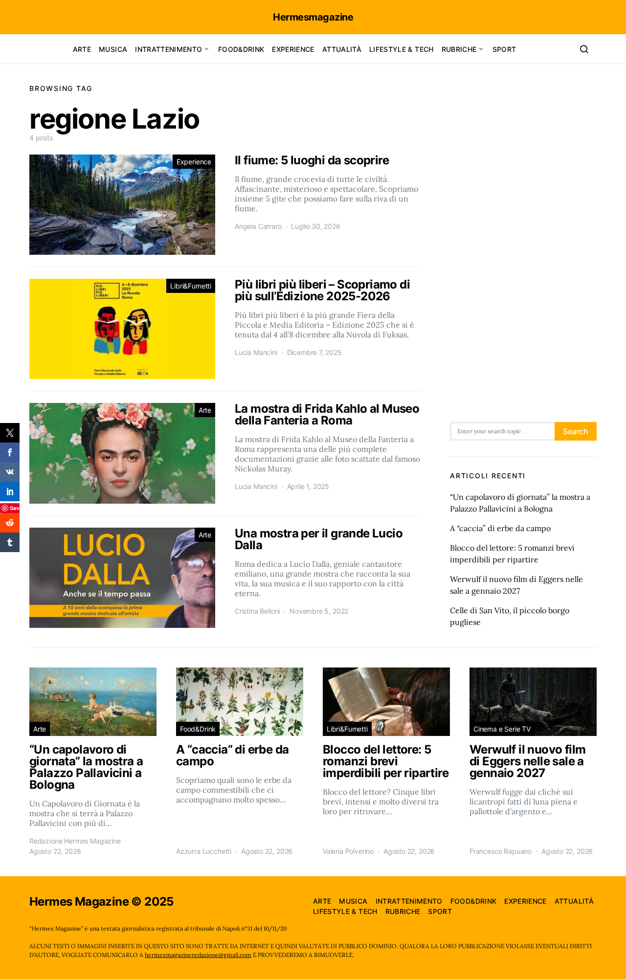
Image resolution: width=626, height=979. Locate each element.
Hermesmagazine (313, 17)
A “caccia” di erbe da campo (500, 528)
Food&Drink (241, 49)
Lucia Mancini (256, 352)
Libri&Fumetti (190, 286)
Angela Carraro (258, 226)
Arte (82, 49)
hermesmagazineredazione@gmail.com (198, 954)
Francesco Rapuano (501, 851)
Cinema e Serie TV (502, 729)
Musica (113, 49)
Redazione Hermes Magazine (75, 841)
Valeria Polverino (348, 851)
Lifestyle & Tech (401, 49)
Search (575, 431)
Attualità (341, 49)
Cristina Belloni (257, 611)
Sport (504, 49)
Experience (293, 49)
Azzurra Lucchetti (203, 851)
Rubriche (459, 49)
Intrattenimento (168, 49)
